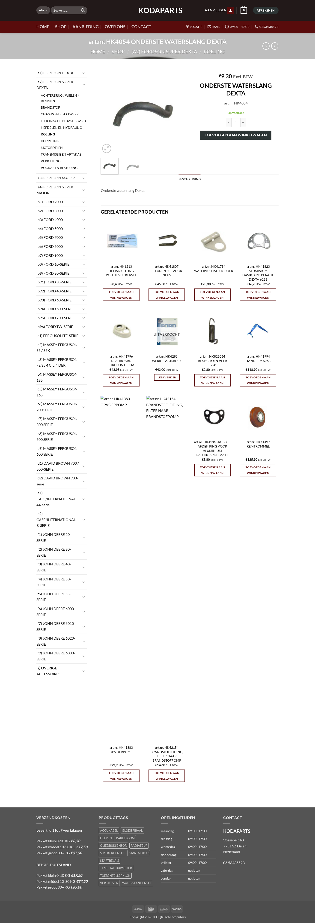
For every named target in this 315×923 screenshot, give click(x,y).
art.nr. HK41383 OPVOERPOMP (121, 749)
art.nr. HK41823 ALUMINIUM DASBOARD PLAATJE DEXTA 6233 (258, 272)
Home (97, 51)
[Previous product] (274, 45)
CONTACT (141, 26)
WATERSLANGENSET (137, 883)
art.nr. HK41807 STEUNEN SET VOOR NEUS (167, 270)
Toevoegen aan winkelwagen (236, 135)
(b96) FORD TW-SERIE (54, 326)
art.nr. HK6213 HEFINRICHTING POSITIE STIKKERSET (121, 270)
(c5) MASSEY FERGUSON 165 (56, 392)
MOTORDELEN (52, 148)
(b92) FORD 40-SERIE (53, 291)
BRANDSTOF (50, 107)
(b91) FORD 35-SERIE (53, 282)
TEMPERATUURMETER (116, 868)
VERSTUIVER (109, 883)
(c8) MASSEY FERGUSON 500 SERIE (56, 436)
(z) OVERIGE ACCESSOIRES (48, 671)
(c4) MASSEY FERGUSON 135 (56, 377)
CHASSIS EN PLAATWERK (60, 114)
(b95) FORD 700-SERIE (55, 318)
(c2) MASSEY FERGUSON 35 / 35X (56, 347)
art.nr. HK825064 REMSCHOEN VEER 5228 (212, 360)
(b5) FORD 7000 (49, 237)
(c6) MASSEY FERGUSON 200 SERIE (56, 407)
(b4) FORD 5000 (49, 228)
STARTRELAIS (109, 860)
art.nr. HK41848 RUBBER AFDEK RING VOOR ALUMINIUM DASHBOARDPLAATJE (212, 448)
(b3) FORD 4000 (49, 219)
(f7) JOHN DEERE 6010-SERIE (55, 626)
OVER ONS (115, 26)
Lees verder (167, 377)
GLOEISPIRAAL (132, 830)
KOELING (214, 51)
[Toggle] (84, 73)
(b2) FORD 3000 (49, 211)
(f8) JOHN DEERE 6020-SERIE (55, 641)
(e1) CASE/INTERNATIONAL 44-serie (56, 499)
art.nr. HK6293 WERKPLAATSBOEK (167, 358)
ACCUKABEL (109, 830)
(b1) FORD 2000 (49, 201)
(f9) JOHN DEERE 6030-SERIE (55, 656)
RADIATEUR (139, 845)
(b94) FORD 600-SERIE (55, 309)
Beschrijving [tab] (190, 179)
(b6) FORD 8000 (49, 246)
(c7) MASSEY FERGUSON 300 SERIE (56, 421)
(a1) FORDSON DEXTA (54, 73)
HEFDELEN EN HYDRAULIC (61, 127)
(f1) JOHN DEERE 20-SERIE (53, 537)
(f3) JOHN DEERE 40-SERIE (53, 567)
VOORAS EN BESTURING (59, 168)
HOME (42, 26)
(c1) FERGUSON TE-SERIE (57, 335)
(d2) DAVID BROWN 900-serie (57, 481)
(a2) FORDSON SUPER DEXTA (164, 51)
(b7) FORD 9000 (49, 255)
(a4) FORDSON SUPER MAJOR (54, 190)
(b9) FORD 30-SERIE (52, 273)
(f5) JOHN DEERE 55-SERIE (53, 597)
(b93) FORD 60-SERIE (53, 300)
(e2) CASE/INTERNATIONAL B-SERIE (56, 519)
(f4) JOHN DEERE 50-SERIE (53, 582)
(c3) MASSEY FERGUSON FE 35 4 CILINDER (56, 362)
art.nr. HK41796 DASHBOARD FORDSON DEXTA (121, 360)
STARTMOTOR (139, 853)
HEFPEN (106, 838)
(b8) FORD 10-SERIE (52, 264)
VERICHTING (50, 161)
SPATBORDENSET (112, 853)
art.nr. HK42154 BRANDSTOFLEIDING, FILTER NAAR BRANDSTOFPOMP (167, 753)
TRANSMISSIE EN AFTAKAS (61, 154)
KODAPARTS (157, 10)
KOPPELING (50, 141)
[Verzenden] (83, 10)
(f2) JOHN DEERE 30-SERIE (53, 552)
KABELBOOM (125, 838)
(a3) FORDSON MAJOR (55, 178)
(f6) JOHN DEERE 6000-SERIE (55, 611)
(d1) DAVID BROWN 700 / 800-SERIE (57, 466)
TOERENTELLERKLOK (115, 875)
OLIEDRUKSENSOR (113, 845)
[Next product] (266, 45)
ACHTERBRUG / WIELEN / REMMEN (60, 98)
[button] (230, 10)
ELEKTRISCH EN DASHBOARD (63, 121)
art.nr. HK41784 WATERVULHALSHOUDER (213, 268)
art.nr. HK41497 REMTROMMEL (258, 444)
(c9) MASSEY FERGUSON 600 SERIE (56, 451)
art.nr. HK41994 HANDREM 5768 (258, 358)
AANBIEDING (85, 26)
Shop (118, 51)
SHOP (60, 26)
